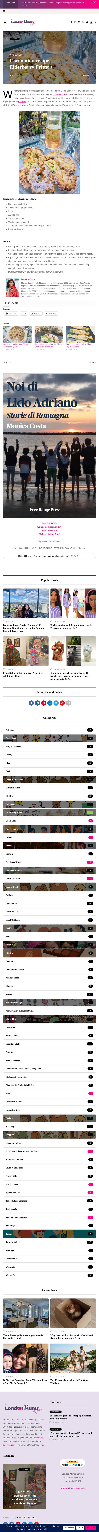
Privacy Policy (79, 1488)
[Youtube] (16, 303)
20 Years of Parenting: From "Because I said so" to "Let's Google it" (25, 1381)
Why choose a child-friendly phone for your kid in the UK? (42, 3)
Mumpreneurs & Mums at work (24, 1469)
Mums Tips (55, 1412)
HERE (41, 1438)
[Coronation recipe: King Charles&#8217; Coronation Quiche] (17, 334)
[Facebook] (6, 303)
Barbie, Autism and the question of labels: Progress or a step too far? (71, 626)
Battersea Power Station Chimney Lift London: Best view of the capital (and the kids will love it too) (23, 628)
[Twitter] (13, 303)
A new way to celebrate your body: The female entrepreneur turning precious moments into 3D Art (70, 676)
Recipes (14, 39)
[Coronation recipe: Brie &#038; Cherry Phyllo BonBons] (80, 334)
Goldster (22, 102)
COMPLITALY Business (25, 1517)
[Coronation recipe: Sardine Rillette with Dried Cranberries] (49, 334)
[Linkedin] (9, 303)
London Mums (59, 94)
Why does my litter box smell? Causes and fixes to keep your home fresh (71, 1337)
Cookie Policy (65, 1488)
